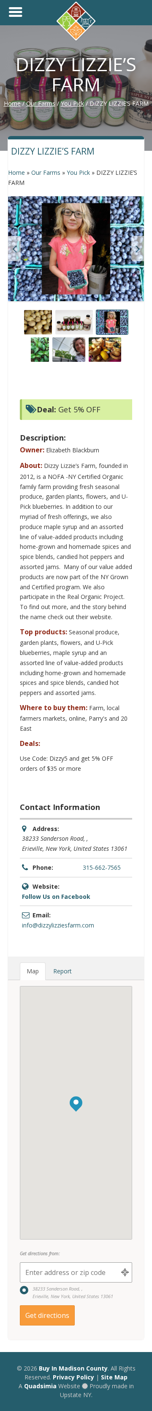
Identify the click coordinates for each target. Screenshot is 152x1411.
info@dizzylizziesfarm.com (58, 925)
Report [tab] (62, 971)
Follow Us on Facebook (56, 897)
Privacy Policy (73, 1377)
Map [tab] (33, 971)
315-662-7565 (102, 867)
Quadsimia (40, 1386)
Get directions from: (40, 1253)
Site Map (114, 1377)
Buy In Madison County (73, 1368)
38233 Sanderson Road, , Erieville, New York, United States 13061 (73, 1292)
